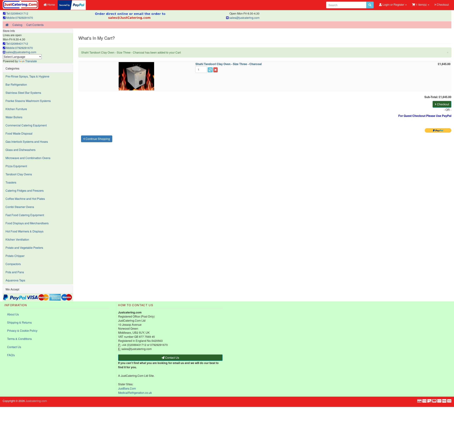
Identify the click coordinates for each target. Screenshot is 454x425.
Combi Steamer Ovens (19, 207)
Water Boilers (13, 117)
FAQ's (11, 355)
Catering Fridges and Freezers (24, 190)
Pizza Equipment (16, 166)
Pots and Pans (14, 272)
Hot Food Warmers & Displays (24, 231)
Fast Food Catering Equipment (24, 215)
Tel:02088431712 (16, 13)
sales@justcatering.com (244, 18)
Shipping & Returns (19, 322)
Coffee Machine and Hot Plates (25, 199)
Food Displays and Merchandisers (27, 223)
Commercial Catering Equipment (26, 125)
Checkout (442, 4)
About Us (13, 314)
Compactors (13, 264)
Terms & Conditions (19, 339)
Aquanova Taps (15, 280)
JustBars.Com (127, 388)
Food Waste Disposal (18, 133)
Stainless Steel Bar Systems (23, 93)
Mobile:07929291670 (19, 18)
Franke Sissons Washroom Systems (28, 101)
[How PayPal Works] (72, 5)
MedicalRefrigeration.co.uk (135, 393)
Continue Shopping (97, 139)
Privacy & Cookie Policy (22, 331)
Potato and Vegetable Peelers (24, 248)
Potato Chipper (14, 256)
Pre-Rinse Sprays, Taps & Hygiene (27, 76)
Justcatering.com (36, 401)
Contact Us (14, 347)
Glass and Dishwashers (20, 150)
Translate (31, 61)
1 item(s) (421, 4)
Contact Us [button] (171, 357)
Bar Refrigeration (16, 84)
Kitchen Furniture (16, 109)
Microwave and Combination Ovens (27, 158)
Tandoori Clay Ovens (18, 174)
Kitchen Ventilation (17, 239)
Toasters (10, 182)
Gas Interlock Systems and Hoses (26, 142)
